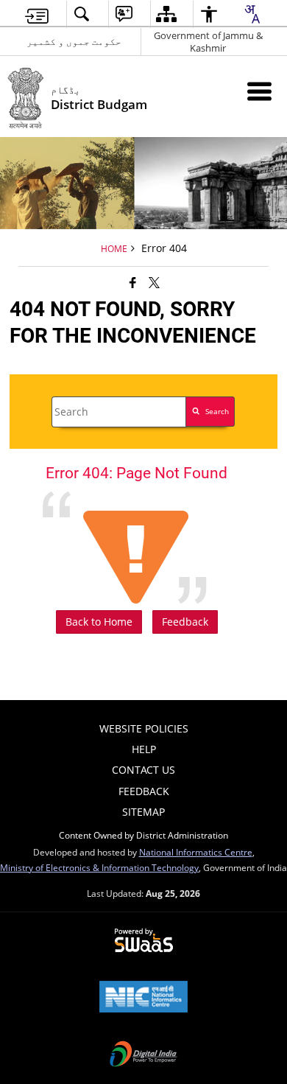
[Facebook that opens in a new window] (133, 282)
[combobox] (252, 14)
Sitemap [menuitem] (143, 812)
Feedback (185, 622)
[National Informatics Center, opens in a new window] (143, 998)
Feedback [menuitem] (143, 791)
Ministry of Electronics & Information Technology (99, 867)
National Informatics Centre (195, 852)
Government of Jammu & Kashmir (208, 42)
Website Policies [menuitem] (143, 728)
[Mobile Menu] (259, 91)
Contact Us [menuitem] (143, 770)
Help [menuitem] (144, 749)
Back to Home (98, 622)
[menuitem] (36, 14)
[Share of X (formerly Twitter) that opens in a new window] (154, 282)
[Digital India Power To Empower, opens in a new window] (143, 1055)
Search (217, 411)
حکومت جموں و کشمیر (73, 41)
